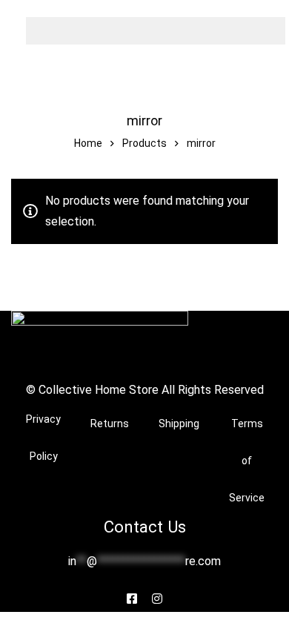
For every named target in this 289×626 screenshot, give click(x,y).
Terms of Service (247, 461)
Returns (109, 423)
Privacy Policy (43, 437)
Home (88, 143)
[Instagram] (157, 598)
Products (144, 143)
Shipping (179, 423)
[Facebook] (132, 598)
